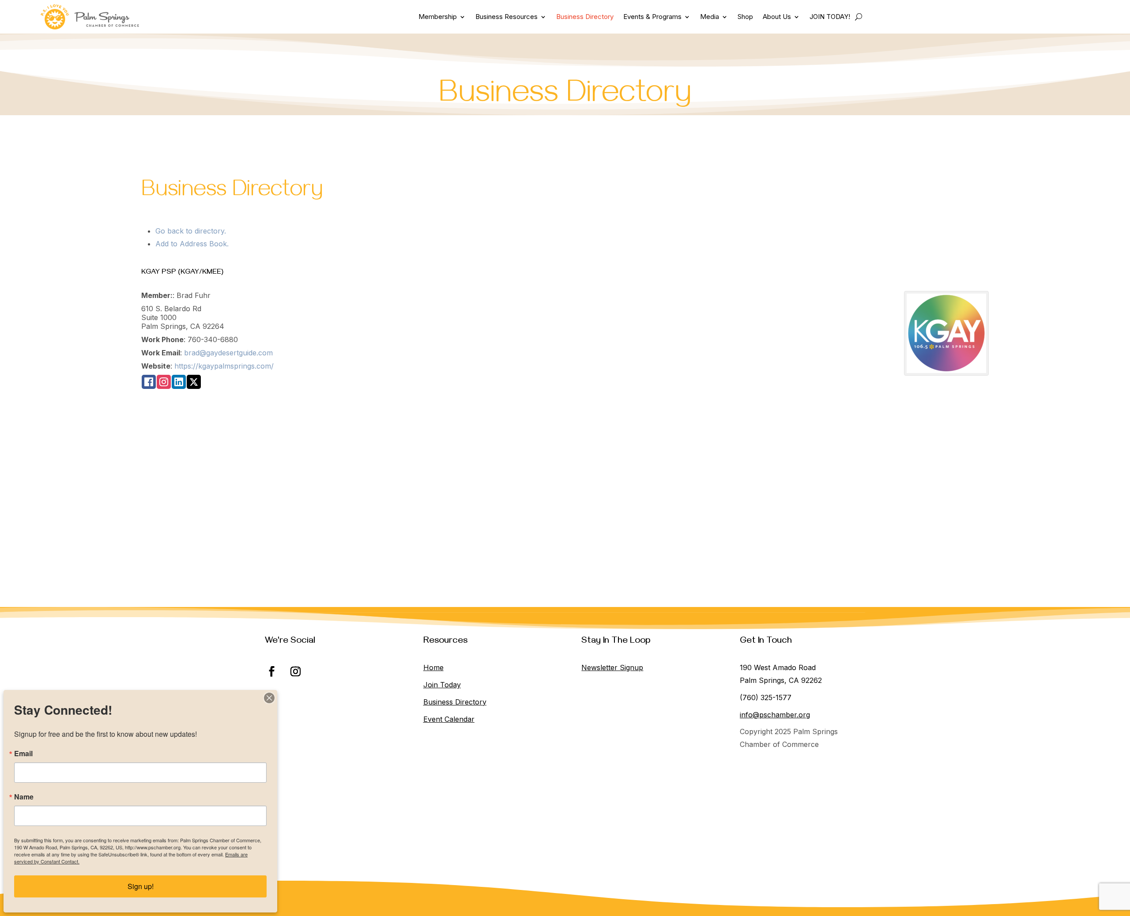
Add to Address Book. (192, 243)
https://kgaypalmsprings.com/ (224, 366)
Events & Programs (652, 16)
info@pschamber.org (775, 714)
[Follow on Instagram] (295, 671)
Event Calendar (449, 719)
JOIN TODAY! (830, 16)
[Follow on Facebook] (271, 671)
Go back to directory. (190, 230)
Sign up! (141, 886)
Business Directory (585, 16)
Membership (437, 16)
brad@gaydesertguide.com (228, 352)
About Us (777, 16)
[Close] (269, 698)
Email (23, 753)
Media (709, 16)
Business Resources (506, 16)
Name (24, 796)
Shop (745, 16)
